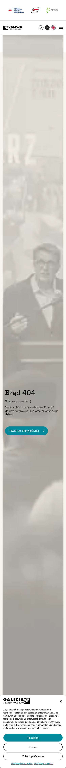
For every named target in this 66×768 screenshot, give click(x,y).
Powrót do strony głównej (24, 430)
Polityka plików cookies (22, 763)
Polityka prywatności (43, 763)
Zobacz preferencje (33, 756)
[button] (61, 701)
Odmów (33, 747)
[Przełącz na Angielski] (53, 27)
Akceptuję (33, 737)
